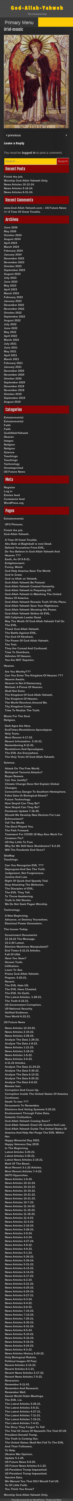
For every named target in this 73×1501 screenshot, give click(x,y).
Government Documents (21, 935)
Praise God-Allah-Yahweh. (22, 973)
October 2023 (13, 266)
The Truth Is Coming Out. (21, 1438)
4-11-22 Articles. (15, 1062)
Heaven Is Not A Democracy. (23, 683)
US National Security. (19, 1008)
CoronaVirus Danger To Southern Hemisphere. (35, 791)
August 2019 (12, 401)
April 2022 (10, 335)
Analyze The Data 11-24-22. (23, 1066)
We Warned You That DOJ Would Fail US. (32, 1481)
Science (9, 452)
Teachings (11, 456)
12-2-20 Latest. (15, 942)
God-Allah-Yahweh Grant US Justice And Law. (35, 1124)
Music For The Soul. (17, 716)
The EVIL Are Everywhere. (22, 752)
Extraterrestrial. (14, 518)
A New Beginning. (16, 915)
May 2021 (10, 351)
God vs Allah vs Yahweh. (21, 578)
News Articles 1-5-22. (19, 1055)
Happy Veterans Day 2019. (22, 1144)
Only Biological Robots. (21, 1357)
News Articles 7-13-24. (19, 1314)
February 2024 (13, 250)
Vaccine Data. (14, 1477)
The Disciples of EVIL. (19, 888)
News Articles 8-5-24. (19, 1330)
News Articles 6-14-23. (19, 1272)
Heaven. (9, 665)
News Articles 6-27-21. (19, 1295)
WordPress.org (14, 502)
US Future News (14, 471)
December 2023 (14, 258)
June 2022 (11, 328)
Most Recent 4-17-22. (19, 737)
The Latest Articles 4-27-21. (23, 1411)
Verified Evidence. (17, 1012)
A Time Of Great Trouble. (24, 211)
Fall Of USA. (13, 954)
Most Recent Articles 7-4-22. (23, 1171)
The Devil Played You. (19, 826)
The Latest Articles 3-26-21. (23, 1403)
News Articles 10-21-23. (20, 1198)
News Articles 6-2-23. (19, 1279)
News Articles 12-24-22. (20, 1028)
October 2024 (13, 235)
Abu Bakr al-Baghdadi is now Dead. (28, 543)
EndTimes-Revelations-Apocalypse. (28, 729)
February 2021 (13, 363)
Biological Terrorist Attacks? (24, 772)
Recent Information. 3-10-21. (23, 741)
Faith (7, 425)
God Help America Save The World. (28, 570)
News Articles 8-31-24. (18, 192)
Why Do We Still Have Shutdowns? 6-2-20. (33, 845)
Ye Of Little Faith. (16, 1485)
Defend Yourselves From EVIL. (25, 547)
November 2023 (14, 262)
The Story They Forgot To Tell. (25, 1427)
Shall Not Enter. (15, 690)
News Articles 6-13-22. (19, 1268)
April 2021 (10, 355)
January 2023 (13, 301)
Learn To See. (14, 969)
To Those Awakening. (19, 896)
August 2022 (12, 320)
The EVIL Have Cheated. (21, 989)
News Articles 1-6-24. (19, 1179)
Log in (8, 491)
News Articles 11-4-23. (19, 1217)
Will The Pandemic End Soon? (25, 849)
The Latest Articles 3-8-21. (22, 1407)
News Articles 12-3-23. (19, 1221)
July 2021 (10, 343)
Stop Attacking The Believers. (24, 884)
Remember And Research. (22, 1388)
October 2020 (13, 378)
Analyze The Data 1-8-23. (21, 1043)
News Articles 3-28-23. (19, 1035)
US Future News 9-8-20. (20, 1461)
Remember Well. (15, 1392)
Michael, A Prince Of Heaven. (24, 687)
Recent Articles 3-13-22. (20, 1365)
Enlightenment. (15, 563)
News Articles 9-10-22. (19, 1334)
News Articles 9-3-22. (19, 1349)
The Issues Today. (16, 929)
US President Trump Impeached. (26, 1469)
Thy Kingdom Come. (18, 706)
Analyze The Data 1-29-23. (22, 1039)
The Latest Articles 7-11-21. (23, 1415)
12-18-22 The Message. (20, 938)
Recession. (12, 1380)
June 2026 (11, 227)
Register (9, 487)
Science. (9, 762)
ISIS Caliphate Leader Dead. (23, 617)
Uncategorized (13, 467)
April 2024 (10, 242)
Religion (9, 444)
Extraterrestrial (13, 417)
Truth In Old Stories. (18, 900)
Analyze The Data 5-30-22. (22, 1070)
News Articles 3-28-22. (19, 1229)
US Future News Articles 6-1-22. (26, 1465)
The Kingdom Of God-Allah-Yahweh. (29, 694)
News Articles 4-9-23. (19, 1248)
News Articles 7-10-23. (19, 1310)
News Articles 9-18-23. (19, 1341)
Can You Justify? (16, 780)
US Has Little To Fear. (19, 842)
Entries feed (12, 495)
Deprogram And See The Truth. (25, 869)
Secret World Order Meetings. (24, 1396)
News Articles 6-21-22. (19, 1283)
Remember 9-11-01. (17, 1384)
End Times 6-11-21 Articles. (23, 950)
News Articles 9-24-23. (19, 1345)
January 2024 (13, 254)
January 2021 (13, 366)
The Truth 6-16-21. (17, 1000)
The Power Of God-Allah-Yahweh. (27, 640)
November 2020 (14, 374)
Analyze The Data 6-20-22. (22, 1078)
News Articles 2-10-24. (19, 1225)
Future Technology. (18, 799)
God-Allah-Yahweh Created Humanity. (30, 586)
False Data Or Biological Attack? (26, 795)
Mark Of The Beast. (17, 1163)
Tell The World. (15, 822)
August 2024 (12, 239)
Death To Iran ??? (17, 1101)
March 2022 (11, 339)
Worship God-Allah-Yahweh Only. (26, 180)
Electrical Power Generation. (23, 923)
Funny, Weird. (14, 567)
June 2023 (11, 281)
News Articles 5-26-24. (19, 1260)
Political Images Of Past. (21, 1361)
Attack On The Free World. (22, 768)
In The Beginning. (17, 1148)
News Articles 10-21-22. (20, 1194)
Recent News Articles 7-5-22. (24, 1376)
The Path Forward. (17, 830)
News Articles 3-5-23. (19, 1059)
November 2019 (14, 390)
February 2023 (13, 297)
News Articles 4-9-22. (19, 1244)
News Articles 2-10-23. (19, 1031)
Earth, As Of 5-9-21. (17, 559)
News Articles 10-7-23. (19, 1202)
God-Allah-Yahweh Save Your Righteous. (32, 605)
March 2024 (11, 246)
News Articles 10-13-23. (20, 1186)
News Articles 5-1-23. (19, 1252)
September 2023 (14, 270)
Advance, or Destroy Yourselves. (26, 919)
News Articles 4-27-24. (19, 1241)
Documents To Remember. (22, 1105)
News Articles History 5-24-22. (24, 1353)
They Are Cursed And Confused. (26, 648)
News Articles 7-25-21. (19, 1318)
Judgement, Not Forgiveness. (24, 873)
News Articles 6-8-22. (19, 1306)
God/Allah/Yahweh (16, 432)
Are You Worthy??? (18, 671)
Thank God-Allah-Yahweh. (22, 629)
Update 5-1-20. (14, 1458)
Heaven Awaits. (15, 679)
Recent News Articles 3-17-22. (24, 1372)
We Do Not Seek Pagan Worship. (26, 904)
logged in (29, 152)
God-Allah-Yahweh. (16, 534)
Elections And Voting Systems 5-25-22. (30, 1109)
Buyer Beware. (14, 776)
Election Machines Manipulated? (26, 946)
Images (8, 440)
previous (14, 135)
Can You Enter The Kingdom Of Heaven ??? (34, 675)
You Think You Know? (19, 1489)
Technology (12, 463)
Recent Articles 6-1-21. (20, 1368)
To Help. (10, 1450)
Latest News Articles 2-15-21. (24, 1159)
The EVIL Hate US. (17, 985)
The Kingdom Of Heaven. (21, 698)
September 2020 (14, 382)
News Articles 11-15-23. (20, 1210)
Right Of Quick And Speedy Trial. (26, 880)
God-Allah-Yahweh (37, 8)
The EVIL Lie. (13, 1399)
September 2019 (14, 397)
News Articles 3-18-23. (19, 1051)
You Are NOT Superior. (19, 659)
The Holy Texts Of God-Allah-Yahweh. (30, 756)
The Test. (11, 644)
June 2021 (11, 347)
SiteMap (9, 855)
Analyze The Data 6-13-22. (22, 1074)
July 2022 (10, 324)
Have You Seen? (15, 958)
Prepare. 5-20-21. (16, 977)
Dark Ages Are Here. (18, 725)
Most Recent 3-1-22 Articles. (23, 1167)
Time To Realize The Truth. (22, 710)
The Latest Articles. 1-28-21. (23, 997)
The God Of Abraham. (19, 636)
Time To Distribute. (17, 652)
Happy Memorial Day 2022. (22, 1140)
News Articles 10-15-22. (20, 1190)
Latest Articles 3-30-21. (20, 1155)
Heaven (9, 436)
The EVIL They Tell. (17, 892)
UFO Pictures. (14, 524)
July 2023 (10, 277)
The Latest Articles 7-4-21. (22, 1423)
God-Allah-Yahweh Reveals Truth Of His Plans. (36, 601)
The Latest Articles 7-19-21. (23, 1419)
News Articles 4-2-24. (19, 1237)
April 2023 (10, 289)
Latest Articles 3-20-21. (20, 1151)
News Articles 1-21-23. (19, 1047)
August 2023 (12, 273)
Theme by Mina (53, 1500)
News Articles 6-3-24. (19, 1299)
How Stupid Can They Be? (22, 803)
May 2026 (10, 231)
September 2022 (14, 316)
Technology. (12, 909)
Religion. (10, 720)
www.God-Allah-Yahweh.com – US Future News (35, 207)
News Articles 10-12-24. (19, 184)
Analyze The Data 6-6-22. (21, 1082)
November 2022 (14, 308)
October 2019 (13, 394)
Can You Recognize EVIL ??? (24, 865)
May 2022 (10, 332)
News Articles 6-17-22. (19, 1275)
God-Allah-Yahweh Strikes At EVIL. (28, 613)
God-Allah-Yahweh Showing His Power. (31, 609)
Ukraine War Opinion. (19, 1454)
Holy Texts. (12, 733)
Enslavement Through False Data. (27, 1113)
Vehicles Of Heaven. (18, 656)
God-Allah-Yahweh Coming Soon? (27, 1121)
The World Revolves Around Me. (26, 702)
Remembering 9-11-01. (19, 745)
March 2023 (11, 293)
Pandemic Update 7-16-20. (22, 811)
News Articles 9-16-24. (18, 188)
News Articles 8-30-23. (19, 1322)
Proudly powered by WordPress (28, 1500)
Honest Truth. (14, 962)
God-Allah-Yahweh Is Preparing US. (28, 590)
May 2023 (10, 285)
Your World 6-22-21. (18, 1016)
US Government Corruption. (23, 1004)
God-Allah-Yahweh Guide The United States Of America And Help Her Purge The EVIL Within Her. (36, 1132)
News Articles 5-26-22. (19, 1256)
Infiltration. (12, 966)
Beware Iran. (13, 1086)
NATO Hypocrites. (16, 1175)
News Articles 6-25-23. (19, 1291)
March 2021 (11, 359)
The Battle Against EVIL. (21, 632)
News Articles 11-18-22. (20, 1213)
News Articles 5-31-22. (19, 1264)
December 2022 (14, 304)
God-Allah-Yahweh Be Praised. (25, 582)
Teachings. (11, 859)
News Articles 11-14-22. (20, 1206)
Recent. (10, 981)
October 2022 (13, 312)
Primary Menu (19, 22)
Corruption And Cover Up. (22, 1090)
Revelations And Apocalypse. (24, 749)
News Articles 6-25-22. (19, 1287)
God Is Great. (13, 574)
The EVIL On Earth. (17, 993)
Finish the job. (13, 176)
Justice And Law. (16, 876)
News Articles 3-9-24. (19, 1233)
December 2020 (14, 370)
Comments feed (14, 499)
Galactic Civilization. (18, 1117)
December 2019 (14, 386)
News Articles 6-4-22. (19, 1303)
